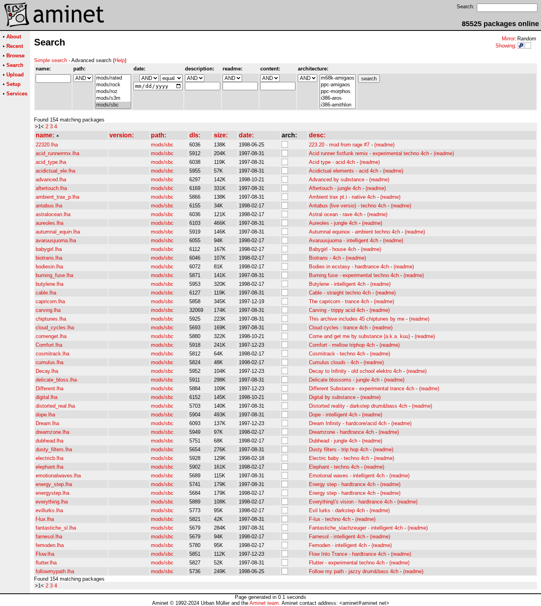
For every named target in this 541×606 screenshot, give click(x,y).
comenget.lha (51, 336)
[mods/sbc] (113, 105)
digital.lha (46, 397)
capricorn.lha (50, 301)
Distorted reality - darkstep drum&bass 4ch (358, 406)
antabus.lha (49, 206)
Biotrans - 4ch (325, 258)
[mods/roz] (113, 91)
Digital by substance (332, 397)
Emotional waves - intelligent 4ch (347, 476)
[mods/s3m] (113, 98)
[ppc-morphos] (337, 91)
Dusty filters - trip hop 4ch (338, 449)
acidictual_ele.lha (55, 171)
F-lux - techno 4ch (330, 519)
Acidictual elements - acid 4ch (343, 171)
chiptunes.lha (51, 319)
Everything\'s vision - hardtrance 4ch (350, 502)
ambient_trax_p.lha (57, 197)
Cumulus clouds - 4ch (334, 362)
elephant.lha (49, 467)
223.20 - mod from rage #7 (339, 145)
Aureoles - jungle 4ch (333, 223)
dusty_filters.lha (54, 449)
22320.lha (47, 145)
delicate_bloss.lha (56, 380)
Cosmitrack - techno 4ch (337, 354)
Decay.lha (47, 371)
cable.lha (46, 293)
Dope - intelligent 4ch (333, 415)
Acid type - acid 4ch (332, 162)
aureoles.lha (49, 223)
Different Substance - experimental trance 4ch (361, 388)
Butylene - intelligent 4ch (337, 284)
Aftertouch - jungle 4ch (335, 188)
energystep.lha (52, 493)
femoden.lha (50, 545)
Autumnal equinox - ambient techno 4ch (354, 232)
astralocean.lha (53, 214)
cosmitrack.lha (52, 354)
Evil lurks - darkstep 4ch (337, 510)
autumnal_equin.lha (58, 232)
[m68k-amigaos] (337, 78)
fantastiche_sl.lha (56, 528)
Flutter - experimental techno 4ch (347, 563)
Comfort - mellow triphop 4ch (342, 345)
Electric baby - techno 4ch (339, 458)
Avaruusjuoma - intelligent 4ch (343, 240)
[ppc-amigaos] (337, 85)
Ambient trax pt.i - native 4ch (342, 197)
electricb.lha (49, 458)
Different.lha (49, 388)
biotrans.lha (49, 258)
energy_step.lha (54, 484)
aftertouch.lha (51, 188)
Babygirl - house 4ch (332, 249)
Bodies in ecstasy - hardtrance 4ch (349, 267)
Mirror (508, 39)
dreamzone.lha (52, 432)
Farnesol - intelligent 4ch (337, 537)
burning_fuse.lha (54, 275)
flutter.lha (46, 563)
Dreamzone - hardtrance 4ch (341, 432)
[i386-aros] (337, 98)
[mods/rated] (113, 78)
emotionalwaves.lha (58, 476)
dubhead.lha (49, 441)
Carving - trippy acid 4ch (337, 310)
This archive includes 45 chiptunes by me (356, 319)
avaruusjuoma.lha (56, 240)
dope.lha (45, 415)
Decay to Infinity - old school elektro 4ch (355, 371)
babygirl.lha (49, 249)
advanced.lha (51, 179)
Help (119, 60)
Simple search (50, 60)
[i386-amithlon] (337, 105)
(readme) (384, 145)
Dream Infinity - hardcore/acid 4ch (348, 423)
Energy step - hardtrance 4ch (342, 484)
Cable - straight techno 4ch (340, 293)
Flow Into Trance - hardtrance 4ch (347, 554)
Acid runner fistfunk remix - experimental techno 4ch (369, 153)
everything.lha (52, 502)
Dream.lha (47, 423)
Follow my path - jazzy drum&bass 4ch (353, 571)
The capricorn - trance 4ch (339, 301)
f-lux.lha (45, 519)
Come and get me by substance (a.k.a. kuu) (359, 336)
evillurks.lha (49, 510)
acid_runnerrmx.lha (57, 153)
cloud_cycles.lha (55, 328)
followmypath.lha (55, 571)
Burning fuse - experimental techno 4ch (354, 275)
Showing (505, 46)
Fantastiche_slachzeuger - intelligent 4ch (356, 528)
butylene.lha (49, 284)
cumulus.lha (49, 362)
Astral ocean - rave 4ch (335, 214)
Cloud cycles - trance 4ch (338, 328)
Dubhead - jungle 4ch (333, 441)
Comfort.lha (49, 345)
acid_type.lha (51, 162)
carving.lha (48, 310)
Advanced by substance (336, 179)
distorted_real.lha (55, 406)
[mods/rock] (113, 85)
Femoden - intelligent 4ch (338, 545)
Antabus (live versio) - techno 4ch (347, 206)
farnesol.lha (49, 537)
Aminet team (264, 603)
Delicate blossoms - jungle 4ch (344, 380)
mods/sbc (162, 145)
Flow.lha (45, 554)
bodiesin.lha (49, 267)
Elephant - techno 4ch (334, 467)
